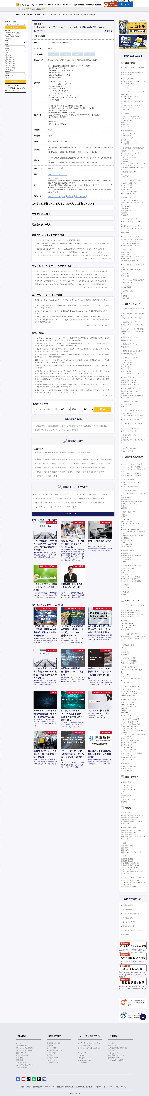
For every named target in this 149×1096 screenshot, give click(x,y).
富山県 (62, 463)
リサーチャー (125, 444)
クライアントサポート (128, 540)
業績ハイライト (114, 1050)
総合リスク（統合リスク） (129, 183)
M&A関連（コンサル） (131, 401)
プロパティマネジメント (128, 157)
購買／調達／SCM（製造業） (130, 863)
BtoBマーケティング (127, 521)
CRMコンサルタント (127, 365)
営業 (122, 793)
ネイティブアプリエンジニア (130, 741)
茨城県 (93, 459)
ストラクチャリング (41, 498)
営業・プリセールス (130, 667)
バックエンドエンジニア (128, 728)
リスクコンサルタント (128, 413)
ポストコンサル (80, 196)
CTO (122, 648)
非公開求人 (17, 33)
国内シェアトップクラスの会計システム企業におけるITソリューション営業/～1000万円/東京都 (67, 316)
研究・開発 (127, 812)
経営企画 (124, 515)
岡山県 (87, 468)
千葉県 (64, 453)
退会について (121, 1087)
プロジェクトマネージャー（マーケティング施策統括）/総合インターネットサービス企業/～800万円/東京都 (71, 255)
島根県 (79, 468)
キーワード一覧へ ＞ (73, 514)
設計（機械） (125, 848)
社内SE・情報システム (131, 686)
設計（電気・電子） (127, 846)
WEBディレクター (127, 711)
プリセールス (125, 674)
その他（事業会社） (127, 546)
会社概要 (111, 1043)
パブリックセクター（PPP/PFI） (131, 75)
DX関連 (125, 621)
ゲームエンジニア (126, 755)
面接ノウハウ (21, 1053)
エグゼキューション (58, 498)
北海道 (39, 459)
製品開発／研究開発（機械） (130, 817)
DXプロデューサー (127, 623)
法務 (122, 572)
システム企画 (125, 654)
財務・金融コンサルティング (133, 388)
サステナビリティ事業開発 (129, 486)
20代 (8, 36)
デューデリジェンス (59, 503)
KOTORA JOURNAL (85, 1060)
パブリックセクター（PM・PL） (131, 612)
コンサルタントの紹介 (24, 1050)
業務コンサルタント (127, 347)
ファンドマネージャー (128, 133)
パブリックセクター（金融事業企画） (133, 72)
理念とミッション (114, 1045)
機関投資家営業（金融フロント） (131, 261)
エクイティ (88, 503)
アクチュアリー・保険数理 (129, 200)
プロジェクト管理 (129, 658)
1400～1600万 (11, 63)
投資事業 (126, 113)
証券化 (89, 494)
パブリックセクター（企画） (133, 464)
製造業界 (50, 1055)
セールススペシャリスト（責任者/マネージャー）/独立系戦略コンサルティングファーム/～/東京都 (68, 252)
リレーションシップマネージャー (131, 241)
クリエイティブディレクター (130, 789)
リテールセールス (126, 258)
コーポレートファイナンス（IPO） (132, 105)
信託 (122, 267)
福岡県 (87, 453)
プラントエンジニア (127, 869)
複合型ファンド (126, 122)
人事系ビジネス (128, 550)
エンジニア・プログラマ (132, 719)
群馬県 (109, 459)
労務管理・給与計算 (127, 559)
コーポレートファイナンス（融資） (132, 239)
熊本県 (85, 472)
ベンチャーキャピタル (128, 127)
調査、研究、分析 (129, 435)
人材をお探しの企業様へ (119, 1)
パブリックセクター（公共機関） (131, 475)
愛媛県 (54, 472)
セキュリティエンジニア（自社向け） (133, 581)
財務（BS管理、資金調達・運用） (131, 502)
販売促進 (124, 802)
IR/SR (123, 517)
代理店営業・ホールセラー (129, 211)
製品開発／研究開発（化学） (130, 819)
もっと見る (106, 395)
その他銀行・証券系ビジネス (133, 265)
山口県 (103, 468)
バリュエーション (100, 494)
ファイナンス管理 (129, 490)
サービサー (124, 294)
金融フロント (128, 249)
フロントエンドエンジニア (129, 726)
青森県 (46, 459)
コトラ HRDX (83, 1053)
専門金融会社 (86, 426)
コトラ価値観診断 (84, 1045)
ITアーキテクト (126, 369)
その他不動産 (125, 176)
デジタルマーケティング (128, 707)
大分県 (93, 472)
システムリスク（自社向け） (130, 579)
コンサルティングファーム (57, 174)
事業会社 (75, 430)
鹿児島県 (40, 476)
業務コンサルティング (131, 344)
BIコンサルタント (126, 367)
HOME (18, 14)
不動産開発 (124, 161)
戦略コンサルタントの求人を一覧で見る (97, 258)
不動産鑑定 (124, 159)
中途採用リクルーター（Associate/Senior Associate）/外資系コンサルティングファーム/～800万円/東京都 (71, 271)
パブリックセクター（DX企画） (131, 610)
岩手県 (54, 459)
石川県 (70, 463)
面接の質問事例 (22, 1055)
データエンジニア (126, 745)
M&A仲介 (124, 406)
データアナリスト (126, 771)
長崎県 (78, 472)
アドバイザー (39, 503)
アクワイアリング (126, 283)
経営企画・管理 (128, 645)
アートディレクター (127, 787)
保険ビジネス (128, 197)
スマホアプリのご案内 (24, 1065)
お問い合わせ (25, 1087)
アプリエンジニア (126, 759)
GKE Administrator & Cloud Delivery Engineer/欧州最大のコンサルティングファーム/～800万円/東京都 (69, 284)
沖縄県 (48, 476)
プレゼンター (125, 140)
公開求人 (9, 33)
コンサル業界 (52, 1048)
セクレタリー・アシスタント (130, 529)
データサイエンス (129, 764)
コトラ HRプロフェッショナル (89, 1043)
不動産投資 (83, 498)
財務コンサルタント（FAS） (130, 391)
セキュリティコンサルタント (130, 419)
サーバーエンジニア (127, 751)
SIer (63, 196)
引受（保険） (125, 206)
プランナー (124, 791)
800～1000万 (10, 57)
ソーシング (72, 498)
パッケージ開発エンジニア (129, 722)
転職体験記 (20, 1058)
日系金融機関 (40, 426)
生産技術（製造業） (127, 861)
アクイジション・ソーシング (130, 153)
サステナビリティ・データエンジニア (133, 637)
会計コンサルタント (127, 393)
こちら (14, 90)
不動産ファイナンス (127, 151)
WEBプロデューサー (127, 704)
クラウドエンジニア (127, 739)
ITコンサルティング (130, 358)
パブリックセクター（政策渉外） (131, 473)
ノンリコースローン (57, 507)
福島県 (85, 459)
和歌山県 (63, 468)
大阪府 (79, 453)
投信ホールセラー (126, 136)
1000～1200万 (11, 59)
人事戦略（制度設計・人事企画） (131, 555)
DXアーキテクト (126, 628)
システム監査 (125, 570)
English (130, 1)
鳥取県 (71, 468)
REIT (48, 503)
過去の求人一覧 (22, 1067)
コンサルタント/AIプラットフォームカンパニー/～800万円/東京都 (57, 240)
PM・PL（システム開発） (129, 661)
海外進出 (126, 592)
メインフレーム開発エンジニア (131, 724)
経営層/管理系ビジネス (55, 1050)
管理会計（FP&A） (127, 499)
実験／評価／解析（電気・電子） (131, 830)
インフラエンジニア (127, 747)
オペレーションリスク (128, 189)
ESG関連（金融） (129, 79)
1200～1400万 (11, 61)
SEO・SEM (124, 713)
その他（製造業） (126, 873)
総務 (122, 527)
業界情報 (19, 1060)
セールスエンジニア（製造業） (131, 880)
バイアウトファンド (77, 494)
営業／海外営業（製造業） (129, 887)
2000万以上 (10, 70)
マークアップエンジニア (128, 702)
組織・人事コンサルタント (129, 380)
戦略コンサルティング (131, 337)
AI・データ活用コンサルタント (131, 373)
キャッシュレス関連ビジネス (133, 280)
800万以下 (10, 55)
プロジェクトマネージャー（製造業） (133, 871)
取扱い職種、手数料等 (84, 1087)
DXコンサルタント (127, 371)
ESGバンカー (125, 88)
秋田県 (70, 459)
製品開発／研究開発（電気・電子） (132, 815)
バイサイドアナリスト (128, 138)
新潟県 (46, 463)
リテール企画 (125, 276)
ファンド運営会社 (100, 426)
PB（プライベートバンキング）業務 (132, 256)
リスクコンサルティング (132, 410)
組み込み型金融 (126, 287)
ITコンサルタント (126, 360)
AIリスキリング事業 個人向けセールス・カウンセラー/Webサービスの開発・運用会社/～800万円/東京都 (70, 281)
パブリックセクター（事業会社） (131, 467)
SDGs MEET (82, 1063)
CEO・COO (125, 588)
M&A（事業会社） (126, 544)
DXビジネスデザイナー (128, 626)
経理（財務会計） (126, 497)
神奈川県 (47, 453)
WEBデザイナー (126, 709)
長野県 (54, 463)
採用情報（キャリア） (116, 1055)
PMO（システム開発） (128, 663)
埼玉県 (56, 453)
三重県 (101, 463)
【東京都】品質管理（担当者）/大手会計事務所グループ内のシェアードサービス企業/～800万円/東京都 (70, 278)
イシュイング (125, 285)
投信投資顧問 (128, 131)
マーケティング (126, 519)
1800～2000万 (11, 68)
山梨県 (39, 463)
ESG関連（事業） (129, 479)
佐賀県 (70, 472)
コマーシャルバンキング (132, 236)
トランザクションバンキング (130, 243)
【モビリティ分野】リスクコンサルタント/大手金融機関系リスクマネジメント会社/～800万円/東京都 (69, 249)
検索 (102, 409)
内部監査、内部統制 (127, 568)
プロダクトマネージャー (128, 542)
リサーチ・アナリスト (128, 230)
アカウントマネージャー (128, 676)
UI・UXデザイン (126, 715)
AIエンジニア (125, 630)
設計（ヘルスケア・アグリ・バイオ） (133, 852)
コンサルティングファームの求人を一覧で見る (95, 287)
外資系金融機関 (53, 426)
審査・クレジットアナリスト (130, 245)
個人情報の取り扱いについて (43, 1087)
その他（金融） (128, 291)
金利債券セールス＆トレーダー (131, 226)
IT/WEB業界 (51, 1053)
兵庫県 (109, 463)
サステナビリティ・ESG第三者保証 (132, 329)
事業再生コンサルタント (128, 354)
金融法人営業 (125, 252)
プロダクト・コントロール (129, 504)
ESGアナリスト (126, 86)
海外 (55, 476)
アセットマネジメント (128, 155)
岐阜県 (85, 463)
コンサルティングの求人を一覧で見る (98, 325)
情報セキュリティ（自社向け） (131, 577)
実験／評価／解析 (129, 828)
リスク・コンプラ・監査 (132, 565)
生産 (124, 856)
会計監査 (124, 508)
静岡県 (93, 463)
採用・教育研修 (126, 557)
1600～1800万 (11, 65)
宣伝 (122, 798)
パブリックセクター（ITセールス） (132, 617)
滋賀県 (46, 468)
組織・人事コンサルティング (133, 377)
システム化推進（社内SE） (129, 691)
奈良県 (54, 468)
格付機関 (124, 296)
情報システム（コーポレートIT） (131, 689)
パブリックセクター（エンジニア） (132, 614)
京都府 (39, 468)
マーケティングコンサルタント (131, 429)
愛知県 (71, 453)
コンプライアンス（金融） (129, 191)
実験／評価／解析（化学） (129, 835)
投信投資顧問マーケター (128, 144)
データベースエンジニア (128, 743)
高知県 (62, 472)
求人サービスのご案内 (24, 1048)
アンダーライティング (97, 498)
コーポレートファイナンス (44, 494)
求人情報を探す (29, 14)
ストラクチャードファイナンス (131, 107)
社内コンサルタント (127, 652)
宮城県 (62, 459)
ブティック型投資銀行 (70, 426)
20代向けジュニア (53, 1060)
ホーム (18, 1043)
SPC (79, 503)
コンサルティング (54, 196)
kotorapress (82, 1058)
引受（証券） (125, 274)
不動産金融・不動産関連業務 (133, 148)
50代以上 (9, 38)
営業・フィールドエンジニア (133, 877)
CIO (122, 650)
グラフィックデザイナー (128, 785)
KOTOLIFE (82, 1055)
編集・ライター (126, 795)
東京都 (50, 130)
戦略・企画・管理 (129, 512)
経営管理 (126, 585)
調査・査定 (124, 208)
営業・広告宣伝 (128, 782)
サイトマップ (108, 1087)
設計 (124, 843)
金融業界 (50, 1045)
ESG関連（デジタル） (131, 634)
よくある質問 (21, 1063)
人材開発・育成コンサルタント (131, 384)
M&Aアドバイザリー (127, 404)
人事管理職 (124, 553)
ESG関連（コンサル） (131, 322)
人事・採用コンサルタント (129, 382)
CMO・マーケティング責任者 (130, 523)
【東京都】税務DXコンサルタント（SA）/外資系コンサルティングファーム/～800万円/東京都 (67, 274)
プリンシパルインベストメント (131, 116)
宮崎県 (101, 472)
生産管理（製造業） (127, 859)
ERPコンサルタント (127, 363)
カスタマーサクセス (127, 682)
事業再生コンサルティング (132, 351)
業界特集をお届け (53, 1043)
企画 (122, 525)
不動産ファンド (126, 124)
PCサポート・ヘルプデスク (129, 693)
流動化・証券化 (126, 109)
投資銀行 (72, 503)
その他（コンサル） (130, 448)
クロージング (71, 507)
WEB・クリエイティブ (131, 700)
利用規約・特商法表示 (65, 1087)
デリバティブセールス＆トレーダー (132, 228)
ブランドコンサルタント (128, 431)
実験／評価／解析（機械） (129, 832)
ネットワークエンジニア (128, 749)
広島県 (95, 468)
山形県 (78, 459)
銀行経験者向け (52, 1063)
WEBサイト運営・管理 (128, 695)
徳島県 (39, 472)
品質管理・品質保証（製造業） (131, 865)
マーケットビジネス (130, 219)
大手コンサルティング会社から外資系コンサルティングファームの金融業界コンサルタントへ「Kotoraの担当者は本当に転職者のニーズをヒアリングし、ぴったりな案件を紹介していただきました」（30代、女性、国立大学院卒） (72, 379)
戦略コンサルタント (43, 14)
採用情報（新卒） (114, 1058)
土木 (122, 174)
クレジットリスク (126, 185)
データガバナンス (126, 768)
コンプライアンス (126, 575)
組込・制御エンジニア (128, 757)
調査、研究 (124, 438)
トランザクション (40, 507)
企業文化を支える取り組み (118, 1048)
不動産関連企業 (40, 430)
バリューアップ (62, 494)
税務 (122, 506)
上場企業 (70, 196)
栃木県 (101, 459)
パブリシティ (113, 1053)
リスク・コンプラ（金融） (132, 180)
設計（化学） (125, 850)
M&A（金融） (125, 95)
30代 (13, 36)
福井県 (78, 463)
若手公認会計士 (52, 1058)
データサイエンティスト (128, 766)
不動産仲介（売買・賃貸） (129, 172)
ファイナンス (99, 503)
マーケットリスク (126, 187)
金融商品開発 (125, 232)
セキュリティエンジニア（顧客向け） (133, 753)
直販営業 (124, 213)
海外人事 (124, 561)
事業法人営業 (125, 254)
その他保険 (124, 215)
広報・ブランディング (128, 800)
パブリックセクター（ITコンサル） (132, 318)
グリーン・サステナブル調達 (130, 867)
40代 (18, 36)
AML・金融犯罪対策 (127, 193)
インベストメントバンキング (133, 92)
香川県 (46, 472)
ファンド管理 (125, 142)
